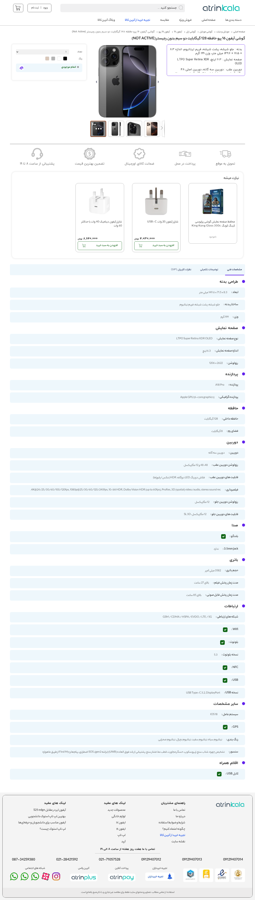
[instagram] (56, 878)
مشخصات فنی (234, 270)
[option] (65, 59)
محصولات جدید (117, 810)
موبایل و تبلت (222, 32)
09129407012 (151, 860)
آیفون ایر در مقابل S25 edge (49, 810)
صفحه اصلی (239, 32)
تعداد (79, 52)
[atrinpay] (121, 882)
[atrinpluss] (83, 882)
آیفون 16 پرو (164, 32)
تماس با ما (179, 810)
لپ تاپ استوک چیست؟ (53, 829)
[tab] (232, 270)
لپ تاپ (122, 835)
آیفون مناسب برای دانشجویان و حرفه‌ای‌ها (42, 823)
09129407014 (233, 860)
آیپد (123, 841)
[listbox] (41, 59)
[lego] (220, 8)
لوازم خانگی (119, 816)
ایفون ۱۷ (121, 823)
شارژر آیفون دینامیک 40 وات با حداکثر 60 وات (101, 224)
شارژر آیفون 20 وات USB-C (162, 222)
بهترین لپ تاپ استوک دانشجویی (47, 816)
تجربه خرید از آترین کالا (172, 835)
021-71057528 (109, 860)
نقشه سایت (178, 841)
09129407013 (192, 860)
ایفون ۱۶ (121, 829)
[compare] (21, 67)
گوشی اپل (191, 32)
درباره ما (180, 816)
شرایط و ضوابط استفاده (172, 823)
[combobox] (117, 8)
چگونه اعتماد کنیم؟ (173, 829)
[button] (98, 81)
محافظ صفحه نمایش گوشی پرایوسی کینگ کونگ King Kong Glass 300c (213, 224)
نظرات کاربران (181, 269)
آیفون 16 (178, 32)
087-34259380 (23, 860)
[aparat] (46, 879)
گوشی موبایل (206, 32)
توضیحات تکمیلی (209, 270)
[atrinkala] (35, 878)
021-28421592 (67, 860)
